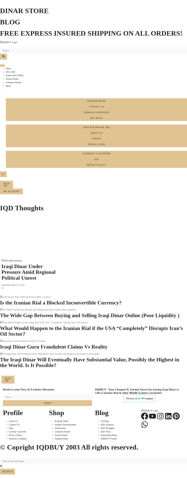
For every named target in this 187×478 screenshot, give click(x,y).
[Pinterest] (176, 416)
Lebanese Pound (13, 82)
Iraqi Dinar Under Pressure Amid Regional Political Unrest (28, 272)
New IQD (10, 72)
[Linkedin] (168, 416)
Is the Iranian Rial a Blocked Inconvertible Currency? (61, 303)
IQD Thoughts (22, 208)
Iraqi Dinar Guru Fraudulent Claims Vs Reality (54, 347)
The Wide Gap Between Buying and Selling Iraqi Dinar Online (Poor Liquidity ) (89, 315)
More (8, 86)
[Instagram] (160, 416)
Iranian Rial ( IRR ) (15, 75)
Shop (8, 68)
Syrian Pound (12, 79)
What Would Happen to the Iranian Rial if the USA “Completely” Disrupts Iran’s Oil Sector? (91, 331)
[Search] (3, 57)
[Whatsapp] (144, 424)
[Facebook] (144, 416)
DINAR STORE (24, 11)
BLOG (10, 22)
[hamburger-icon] (2, 65)
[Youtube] (152, 416)
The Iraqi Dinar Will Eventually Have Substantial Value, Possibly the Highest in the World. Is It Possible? (89, 362)
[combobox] (93, 461)
